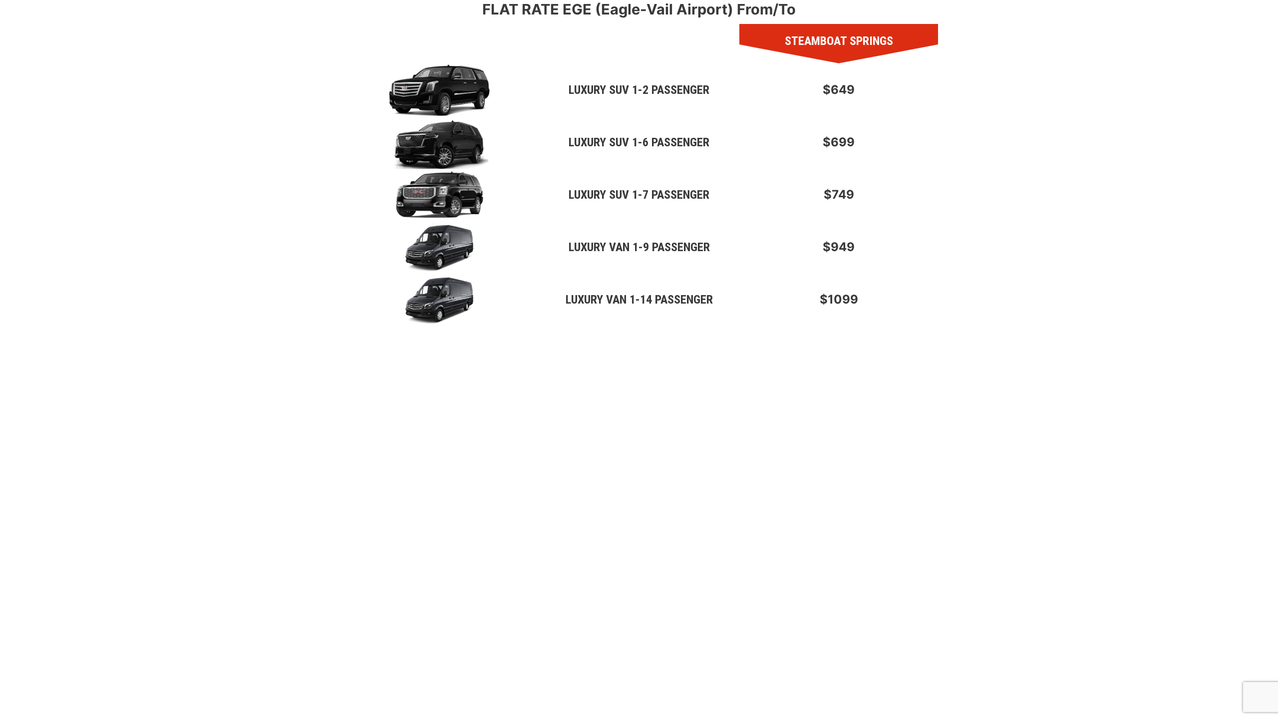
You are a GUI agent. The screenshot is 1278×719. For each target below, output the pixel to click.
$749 (839, 194)
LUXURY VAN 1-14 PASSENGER (639, 300)
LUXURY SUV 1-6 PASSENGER (639, 142)
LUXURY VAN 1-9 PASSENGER (639, 247)
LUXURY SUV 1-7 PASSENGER (639, 195)
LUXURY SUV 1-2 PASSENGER (639, 90)
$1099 (839, 299)
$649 (839, 89)
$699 (839, 142)
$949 (839, 247)
